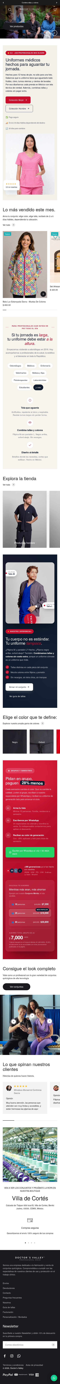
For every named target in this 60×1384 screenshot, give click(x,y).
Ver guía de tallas (17, 696)
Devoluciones (9, 1288)
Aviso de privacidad (34, 1365)
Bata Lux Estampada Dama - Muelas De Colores (24, 301)
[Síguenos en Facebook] (5, 1356)
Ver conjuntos (16, 986)
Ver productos (16, 26)
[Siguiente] (56, 2)
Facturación (8, 1312)
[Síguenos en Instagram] (12, 1356)
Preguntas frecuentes (12, 1297)
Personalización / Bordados (15, 1317)
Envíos (6, 1283)
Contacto (7, 1292)
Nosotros (7, 1302)
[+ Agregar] (43, 294)
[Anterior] (3, 2)
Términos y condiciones (13, 1365)
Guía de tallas (9, 1307)
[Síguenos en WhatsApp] (19, 1356)
